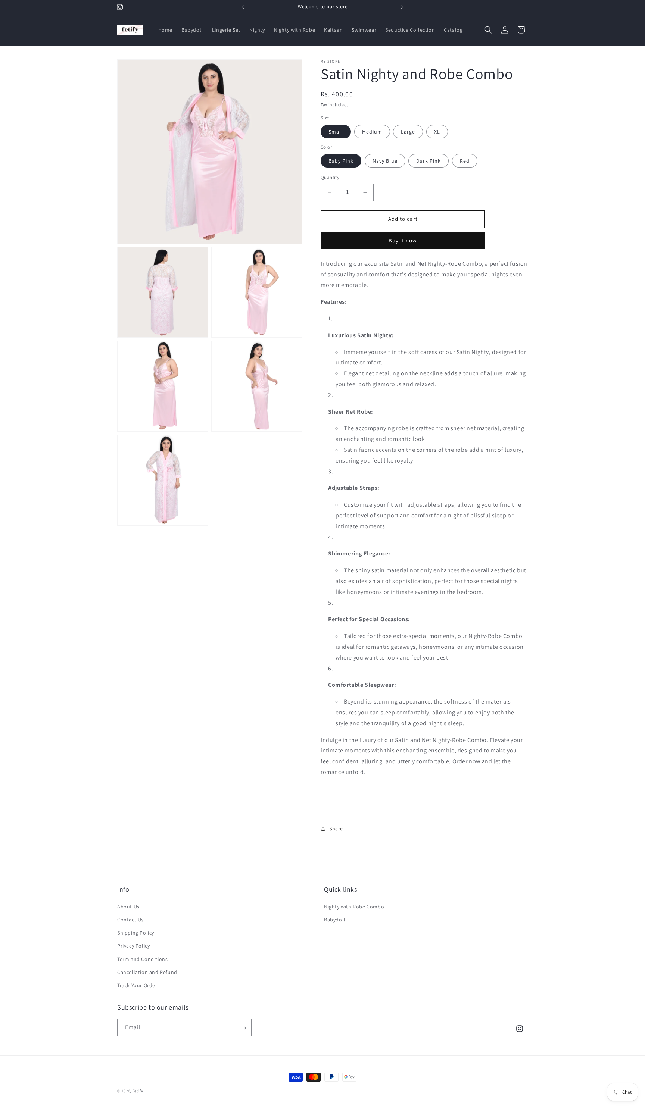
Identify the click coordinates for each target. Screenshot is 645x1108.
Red (465, 160)
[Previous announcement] (243, 7)
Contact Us (130, 919)
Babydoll (335, 919)
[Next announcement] (402, 7)
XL (437, 131)
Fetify (138, 1090)
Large (408, 131)
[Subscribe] (243, 1028)
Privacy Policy (133, 945)
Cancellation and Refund (147, 971)
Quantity (330, 177)
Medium (372, 131)
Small (335, 131)
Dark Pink (428, 160)
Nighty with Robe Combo (354, 906)
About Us (128, 906)
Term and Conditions (142, 958)
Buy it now (403, 240)
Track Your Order (137, 985)
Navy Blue (385, 160)
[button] (488, 30)
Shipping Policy (135, 932)
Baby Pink (340, 160)
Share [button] (336, 828)
